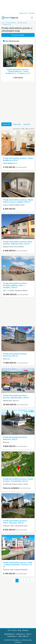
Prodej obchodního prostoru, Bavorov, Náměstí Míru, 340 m (16, 396)
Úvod (2, 22)
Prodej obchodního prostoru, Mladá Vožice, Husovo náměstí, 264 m (18, 201)
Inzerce (14, 630)
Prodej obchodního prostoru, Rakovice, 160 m (15, 438)
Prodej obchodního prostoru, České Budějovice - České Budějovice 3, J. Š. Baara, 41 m (18, 71)
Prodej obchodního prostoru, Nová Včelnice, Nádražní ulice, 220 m (17, 242)
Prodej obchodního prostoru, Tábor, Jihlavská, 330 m (15, 522)
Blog (19, 630)
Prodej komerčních (11, 22)
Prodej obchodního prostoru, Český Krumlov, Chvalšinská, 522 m (18, 480)
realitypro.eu (20, 634)
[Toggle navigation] (32, 18)
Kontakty (25, 630)
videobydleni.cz (9, 634)
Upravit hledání (18, 35)
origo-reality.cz (23, 636)
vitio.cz (28, 634)
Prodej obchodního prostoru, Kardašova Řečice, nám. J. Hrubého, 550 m (15, 285)
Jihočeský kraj (7, 24)
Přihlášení (32, 13)
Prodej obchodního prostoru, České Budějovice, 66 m (18, 159)
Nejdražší (26, 124)
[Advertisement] (18, 5)
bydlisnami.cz (12, 636)
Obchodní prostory (22, 22)
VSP (9, 630)
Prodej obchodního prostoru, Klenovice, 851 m (15, 355)
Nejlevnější (16, 124)
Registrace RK (23, 13)
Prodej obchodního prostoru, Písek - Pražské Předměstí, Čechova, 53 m (17, 564)
